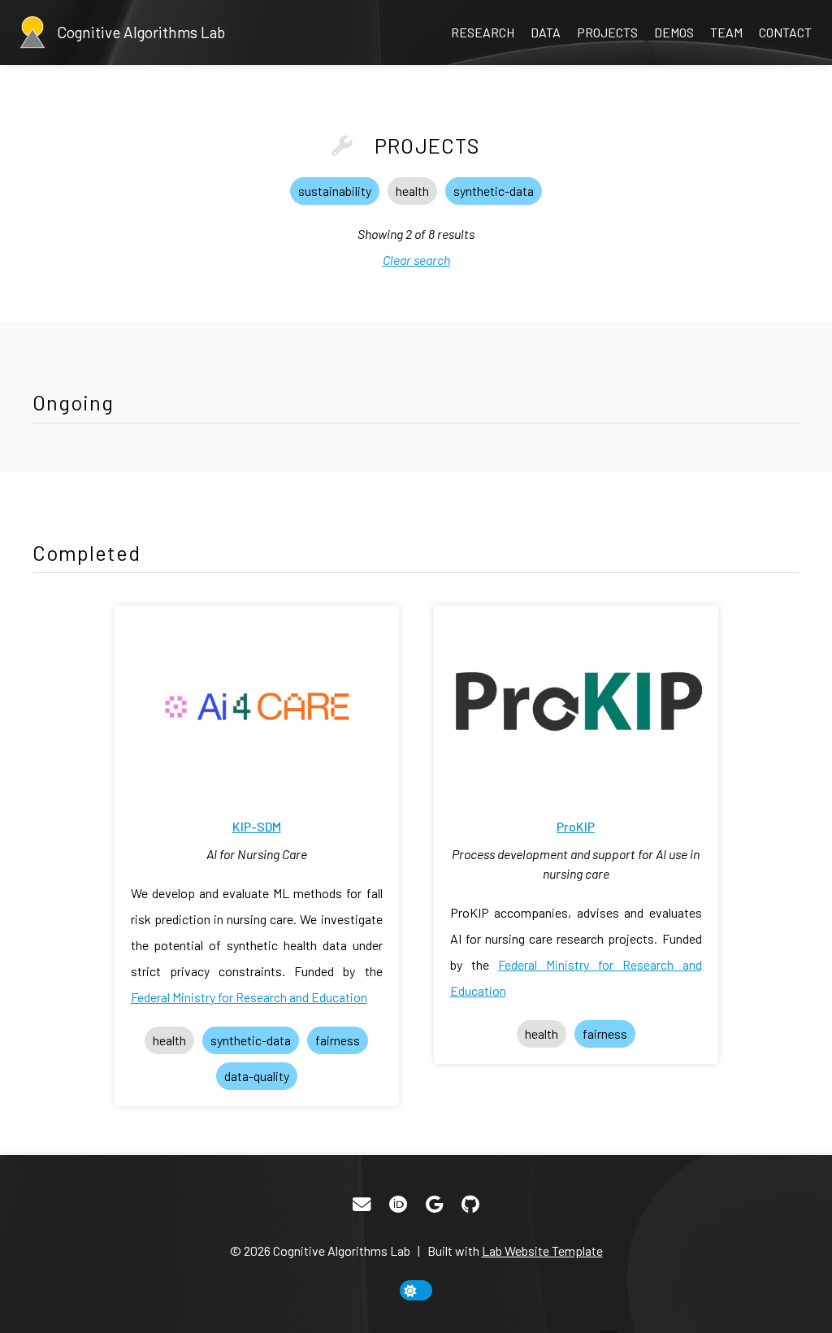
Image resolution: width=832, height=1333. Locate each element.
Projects (607, 32)
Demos (674, 32)
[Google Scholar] (434, 1205)
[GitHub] (470, 1205)
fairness (337, 1040)
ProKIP (576, 826)
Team (726, 32)
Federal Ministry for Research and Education (249, 997)
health (412, 190)
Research (482, 32)
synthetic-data (493, 190)
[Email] (362, 1205)
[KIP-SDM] (257, 703)
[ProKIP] (576, 703)
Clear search (416, 259)
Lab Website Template (542, 1250)
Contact (785, 32)
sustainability (334, 190)
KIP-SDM (256, 826)
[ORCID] (398, 1205)
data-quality (256, 1075)
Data (546, 32)
